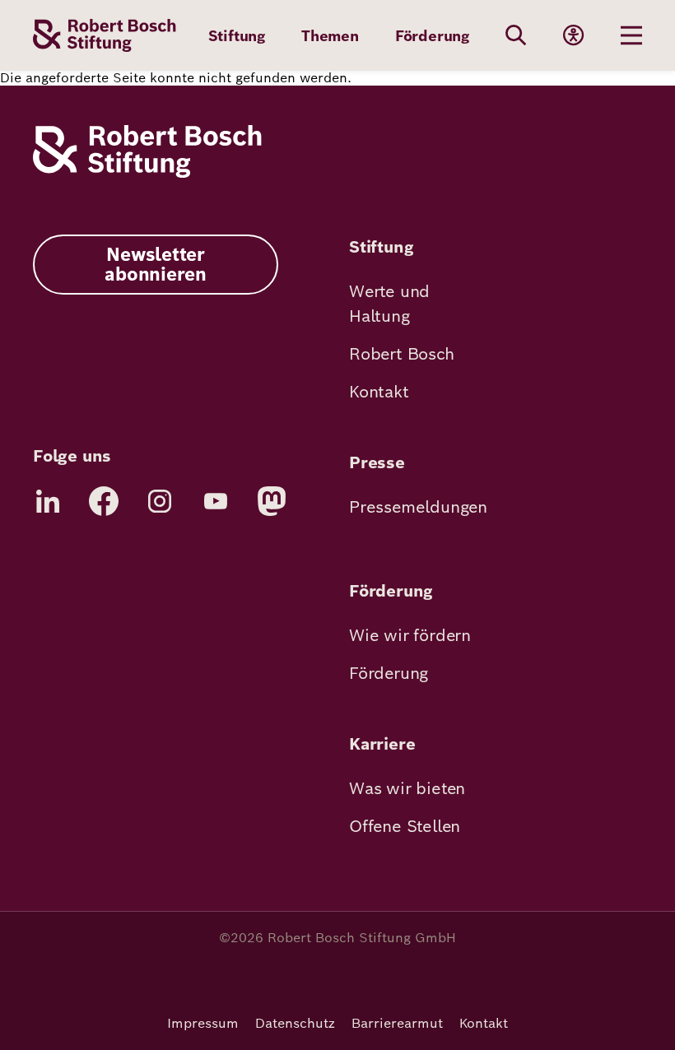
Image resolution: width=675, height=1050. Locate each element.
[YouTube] (215, 501)
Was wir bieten (407, 788)
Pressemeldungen (418, 507)
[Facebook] (104, 501)
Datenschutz (295, 1023)
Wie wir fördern (410, 635)
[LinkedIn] (48, 501)
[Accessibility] (573, 35)
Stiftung (236, 35)
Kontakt (379, 391)
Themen (330, 35)
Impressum (203, 1023)
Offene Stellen (404, 826)
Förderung (432, 35)
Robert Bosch (401, 354)
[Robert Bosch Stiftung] (147, 173)
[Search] (516, 35)
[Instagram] (160, 501)
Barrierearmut (397, 1023)
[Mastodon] (271, 501)
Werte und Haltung (389, 304)
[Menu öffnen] (631, 35)
